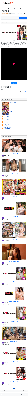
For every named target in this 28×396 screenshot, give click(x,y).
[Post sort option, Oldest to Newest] (2, 18)
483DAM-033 (14, 341)
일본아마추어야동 (4, 13)
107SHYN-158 (14, 321)
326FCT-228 (14, 153)
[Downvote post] (23, 91)
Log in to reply (23, 17)
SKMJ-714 (14, 196)
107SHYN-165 (14, 361)
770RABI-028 (6, 128)
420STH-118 (14, 173)
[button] (2, 394)
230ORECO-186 (14, 301)
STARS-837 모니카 (14, 239)
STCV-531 (5, 119)
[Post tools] (25, 91)
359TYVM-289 (6, 127)
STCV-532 (5, 118)
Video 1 (14, 83)
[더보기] (14, 388)
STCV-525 (5, 124)
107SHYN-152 (14, 281)
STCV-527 (5, 122)
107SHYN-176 (14, 381)
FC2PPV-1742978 (14, 261)
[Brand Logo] (8, 3)
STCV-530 (5, 121)
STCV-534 (5, 116)
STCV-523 (5, 125)
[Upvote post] (18, 91)
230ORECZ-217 (14, 216)
